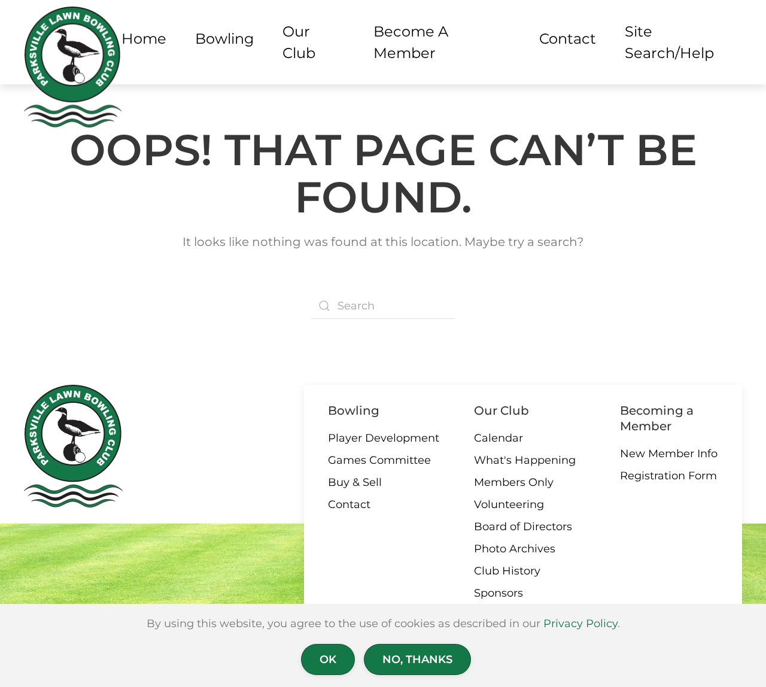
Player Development (383, 438)
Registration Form (668, 475)
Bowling (353, 410)
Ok (328, 659)
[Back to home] (72, 67)
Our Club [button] (298, 42)
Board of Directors (523, 526)
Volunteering (509, 504)
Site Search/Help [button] (669, 42)
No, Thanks (417, 659)
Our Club (501, 410)
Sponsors (498, 593)
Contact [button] (567, 38)
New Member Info (669, 453)
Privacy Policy (580, 623)
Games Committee (379, 460)
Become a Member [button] (410, 42)
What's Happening (525, 460)
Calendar (498, 438)
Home (143, 38)
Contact (349, 504)
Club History (507, 570)
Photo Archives (514, 548)
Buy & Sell (355, 482)
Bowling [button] (224, 38)
